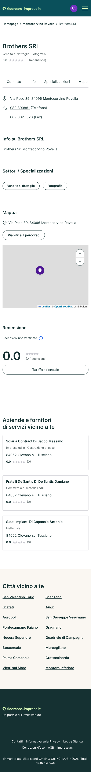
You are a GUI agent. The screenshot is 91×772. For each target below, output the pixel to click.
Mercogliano (56, 647)
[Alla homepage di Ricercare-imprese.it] (22, 8)
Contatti (17, 741)
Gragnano (54, 627)
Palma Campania (16, 658)
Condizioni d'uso (33, 747)
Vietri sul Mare (14, 668)
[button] (73, 8)
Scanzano (54, 597)
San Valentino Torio (18, 597)
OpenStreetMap (63, 306)
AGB (51, 747)
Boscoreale (12, 647)
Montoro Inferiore (60, 668)
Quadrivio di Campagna (64, 637)
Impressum (65, 747)
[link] (45, 452)
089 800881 (20, 108)
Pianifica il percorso (24, 235)
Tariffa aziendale (45, 370)
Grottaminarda (57, 658)
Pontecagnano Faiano (20, 627)
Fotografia (55, 185)
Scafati (8, 607)
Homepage (10, 24)
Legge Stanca (73, 741)
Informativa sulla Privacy (43, 741)
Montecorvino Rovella (38, 24)
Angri (50, 607)
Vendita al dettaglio (21, 185)
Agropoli (10, 617)
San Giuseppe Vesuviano (66, 617)
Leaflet (45, 306)
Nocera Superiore (17, 637)
